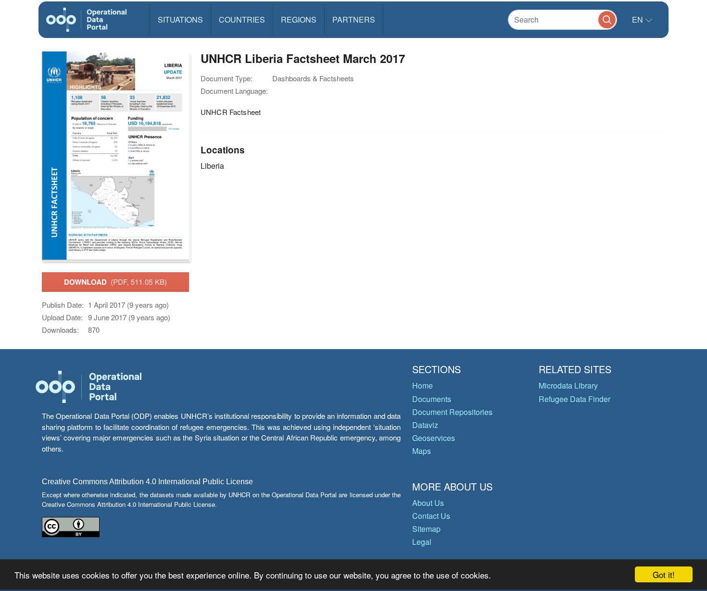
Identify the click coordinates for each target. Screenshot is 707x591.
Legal (421, 541)
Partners (353, 19)
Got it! (664, 574)
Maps (421, 450)
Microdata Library (568, 385)
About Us (428, 502)
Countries (242, 19)
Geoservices (433, 437)
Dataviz (425, 424)
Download (115, 282)
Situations (180, 19)
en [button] (638, 19)
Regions (298, 19)
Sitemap (426, 528)
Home (422, 385)
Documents (431, 398)
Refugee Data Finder (574, 398)
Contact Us (431, 515)
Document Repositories (452, 411)
